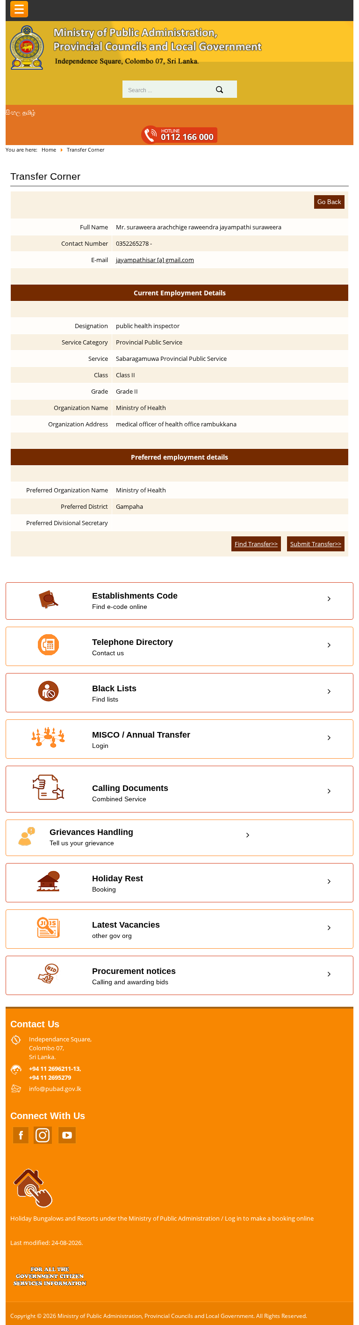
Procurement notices (134, 976)
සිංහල (13, 112)
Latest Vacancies (126, 929)
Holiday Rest (117, 883)
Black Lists (114, 693)
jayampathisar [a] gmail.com (155, 260)
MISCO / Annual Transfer (141, 739)
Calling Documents (130, 793)
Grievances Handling (91, 837)
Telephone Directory (132, 647)
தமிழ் (29, 112)
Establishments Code (135, 600)
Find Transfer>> (256, 544)
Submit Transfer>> (315, 544)
